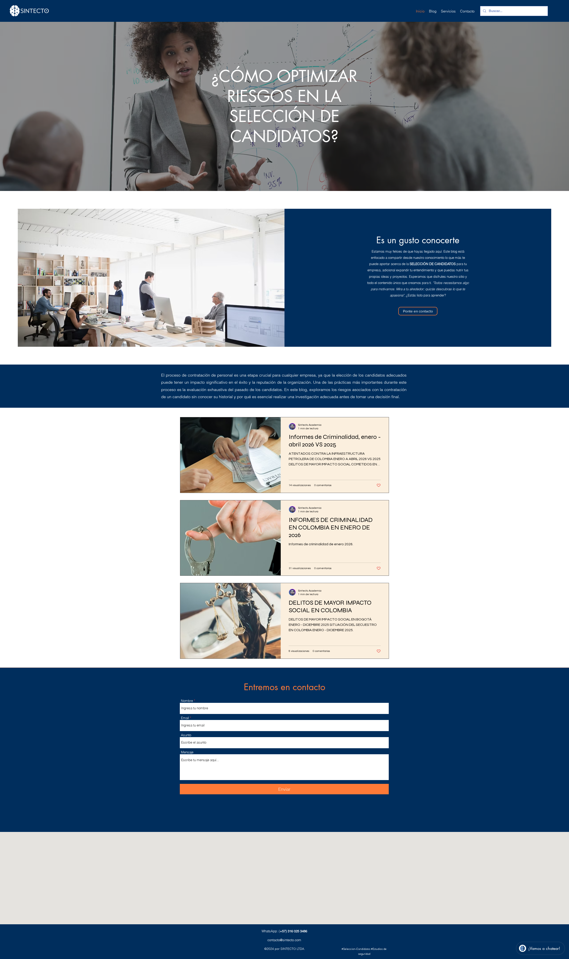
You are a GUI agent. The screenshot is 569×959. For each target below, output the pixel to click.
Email (185, 718)
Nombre (187, 700)
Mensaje (187, 752)
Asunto (186, 735)
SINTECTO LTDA (292, 949)
